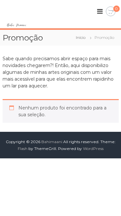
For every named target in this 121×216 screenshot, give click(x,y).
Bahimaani (51, 141)
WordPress (93, 148)
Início (81, 37)
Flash (22, 148)
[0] (111, 12)
